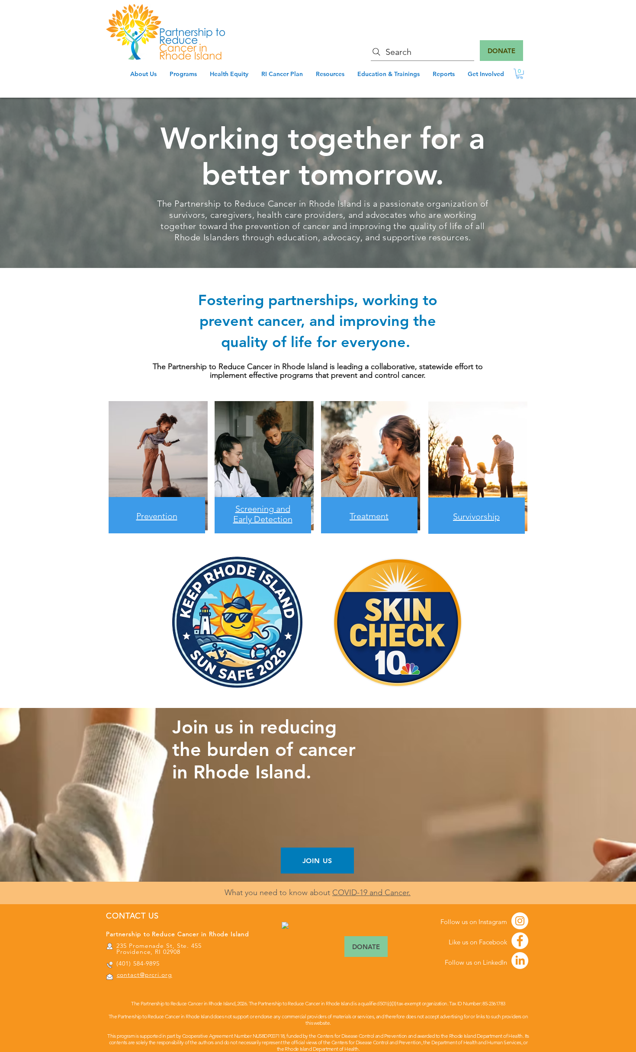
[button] (520, 74)
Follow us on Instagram (473, 922)
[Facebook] (519, 940)
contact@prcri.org (144, 975)
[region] (263, 479)
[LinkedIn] (519, 960)
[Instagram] (519, 920)
